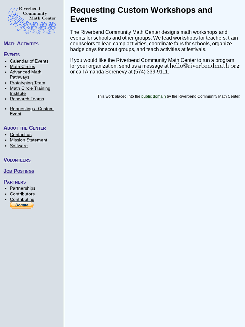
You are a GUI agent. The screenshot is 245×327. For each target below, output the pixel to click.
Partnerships (22, 188)
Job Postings (19, 171)
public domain (153, 96)
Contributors (22, 193)
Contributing (22, 199)
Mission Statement (28, 139)
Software (19, 145)
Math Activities (21, 43)
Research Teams (27, 98)
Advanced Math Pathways (25, 74)
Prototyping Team (27, 82)
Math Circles (22, 66)
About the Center (25, 128)
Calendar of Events (29, 61)
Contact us (21, 134)
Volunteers (17, 159)
